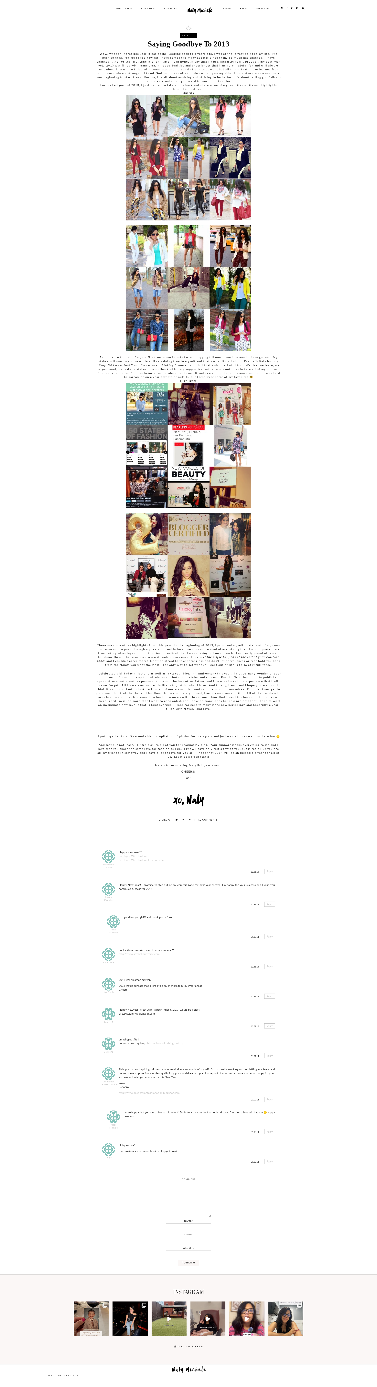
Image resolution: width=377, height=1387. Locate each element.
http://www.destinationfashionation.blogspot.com (149, 1092)
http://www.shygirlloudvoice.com (139, 954)
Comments (208, 819)
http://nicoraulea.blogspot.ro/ (165, 1043)
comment (189, 1179)
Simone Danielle (108, 899)
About (227, 8)
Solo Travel (124, 8)
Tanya (108, 1157)
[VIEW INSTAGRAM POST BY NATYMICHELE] (105, 1332)
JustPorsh (108, 992)
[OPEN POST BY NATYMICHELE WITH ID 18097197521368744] (91, 1318)
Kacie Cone (108, 962)
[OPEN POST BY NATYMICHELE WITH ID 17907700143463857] (207, 1318)
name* (188, 1221)
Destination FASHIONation (110, 1083)
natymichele (91, 1305)
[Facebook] (183, 820)
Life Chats (148, 8)
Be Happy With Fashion (133, 856)
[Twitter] (176, 820)
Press (244, 8)
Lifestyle (170, 8)
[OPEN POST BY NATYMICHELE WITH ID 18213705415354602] (130, 1318)
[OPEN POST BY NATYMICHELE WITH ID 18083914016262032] (169, 1318)
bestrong (108, 1051)
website (188, 1248)
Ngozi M (108, 1021)
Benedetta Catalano (108, 866)
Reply (269, 871)
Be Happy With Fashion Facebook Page (142, 860)
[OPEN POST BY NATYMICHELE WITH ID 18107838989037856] (285, 1318)
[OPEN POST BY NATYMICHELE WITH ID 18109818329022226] (246, 1318)
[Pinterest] (189, 820)
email (188, 1234)
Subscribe (263, 8)
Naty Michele (200, 11)
